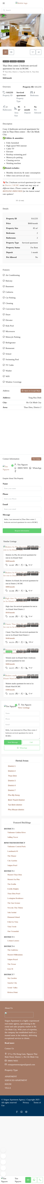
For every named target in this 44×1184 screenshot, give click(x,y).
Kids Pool (10, 326)
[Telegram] (26, 1112)
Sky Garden (12, 978)
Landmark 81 (12, 851)
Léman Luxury (13, 941)
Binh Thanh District (16, 800)
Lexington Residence (15, 898)
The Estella (11, 884)
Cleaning (9, 303)
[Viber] (3, 1174)
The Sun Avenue (13, 903)
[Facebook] (17, 1112)
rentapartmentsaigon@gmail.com (21, 1064)
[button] (32, 52)
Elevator (9, 320)
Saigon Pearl (12, 865)
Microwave (10, 331)
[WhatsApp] (22, 1112)
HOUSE (8, 1084)
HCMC (16, 185)
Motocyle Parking (13, 337)
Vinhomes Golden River (16, 832)
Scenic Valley (12, 988)
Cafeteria (9, 292)
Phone (5, 494)
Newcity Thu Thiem (15, 908)
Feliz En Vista (12, 922)
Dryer (8, 314)
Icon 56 (10, 969)
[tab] (5, 52)
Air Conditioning (13, 275)
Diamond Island (13, 917)
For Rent (6, 61)
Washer (9, 371)
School (8, 354)
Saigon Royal (12, 959)
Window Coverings (13, 382)
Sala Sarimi (11, 912)
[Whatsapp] (3, 1156)
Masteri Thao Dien (14, 875)
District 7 (12, 790)
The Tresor (11, 964)
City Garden (12, 861)
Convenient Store (13, 309)
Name (5, 484)
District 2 (9, 185)
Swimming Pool (12, 359)
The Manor (11, 856)
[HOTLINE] (3, 1150)
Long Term (21, 61)
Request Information (22, 531)
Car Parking (10, 298)
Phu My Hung (14, 795)
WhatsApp (37, 468)
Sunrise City (12, 983)
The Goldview (12, 950)
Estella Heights (13, 889)
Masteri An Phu (13, 879)
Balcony (9, 281)
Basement (10, 286)
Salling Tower (12, 837)
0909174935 (23, 468)
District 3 (12, 781)
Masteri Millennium (15, 955)
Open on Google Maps (32, 391)
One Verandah (13, 931)
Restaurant (10, 348)
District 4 (12, 785)
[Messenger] (3, 1168)
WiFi (8, 376)
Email (5, 504)
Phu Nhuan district (16, 810)
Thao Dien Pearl (13, 894)
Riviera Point (12, 992)
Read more (9, 1043)
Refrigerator (11, 342)
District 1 (12, 766)
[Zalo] (3, 1162)
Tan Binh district (15, 805)
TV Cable (10, 365)
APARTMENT (11, 1076)
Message (6, 515)
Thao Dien (12, 776)
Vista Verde (11, 927)
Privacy (26, 1102)
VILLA (8, 1088)
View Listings (36, 459)
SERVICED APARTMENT (16, 1080)
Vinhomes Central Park (16, 846)
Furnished (13, 61)
